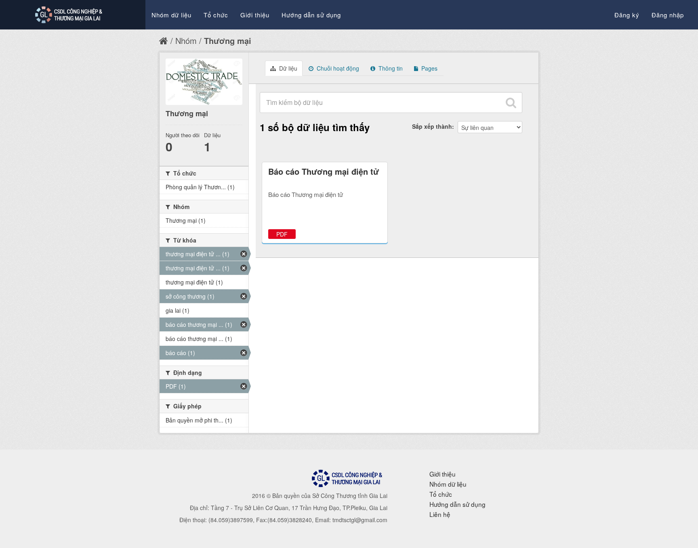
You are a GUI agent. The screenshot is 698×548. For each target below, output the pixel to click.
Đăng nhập (668, 14)
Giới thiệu (254, 14)
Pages (428, 68)
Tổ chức (216, 14)
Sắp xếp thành (432, 126)
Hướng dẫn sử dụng (311, 14)
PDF (282, 234)
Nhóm (186, 40)
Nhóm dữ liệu (171, 14)
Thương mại (227, 40)
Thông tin (390, 68)
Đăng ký (626, 14)
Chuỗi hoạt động (337, 68)
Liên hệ (439, 514)
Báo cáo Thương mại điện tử (323, 171)
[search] (511, 102)
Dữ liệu (287, 68)
